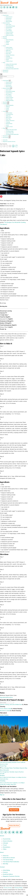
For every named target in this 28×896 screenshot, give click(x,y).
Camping (8, 56)
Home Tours (8, 24)
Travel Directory (9, 48)
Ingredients (3, 697)
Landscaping (9, 30)
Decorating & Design (10, 26)
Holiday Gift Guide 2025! (11, 64)
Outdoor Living (9, 33)
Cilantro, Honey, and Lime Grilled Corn (11, 704)
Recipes (2, 775)
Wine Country (9, 52)
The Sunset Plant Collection (11, 861)
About (2, 852)
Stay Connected (3, 143)
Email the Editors (8, 874)
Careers (5, 872)
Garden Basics (9, 27)
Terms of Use (8, 887)
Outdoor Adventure (10, 55)
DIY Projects (8, 29)
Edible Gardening (9, 35)
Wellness (8, 41)
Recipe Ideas (9, 18)
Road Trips (8, 53)
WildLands (8, 50)
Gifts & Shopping (9, 39)
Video (4, 849)
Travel (4, 45)
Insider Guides (9, 47)
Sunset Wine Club (10, 67)
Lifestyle (5, 38)
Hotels (7, 59)
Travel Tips (3, 766)
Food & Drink (6, 15)
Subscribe (5, 140)
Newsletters (5, 70)
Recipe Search (9, 16)
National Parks (9, 58)
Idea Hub (5, 36)
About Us (5, 855)
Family (7, 42)
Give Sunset (5, 71)
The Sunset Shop (9, 65)
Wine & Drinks (9, 21)
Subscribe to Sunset (9, 857)
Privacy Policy (19, 887)
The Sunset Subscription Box (12, 68)
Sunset (2, 835)
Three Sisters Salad (5, 708)
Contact (2, 867)
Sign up (2, 794)
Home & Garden (6, 22)
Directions (10, 697)
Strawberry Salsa (5, 710)
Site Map (5, 863)
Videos (7, 44)
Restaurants (8, 19)
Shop (4, 62)
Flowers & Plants (9, 32)
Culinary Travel (9, 61)
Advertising (6, 870)
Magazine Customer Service (9, 141)
